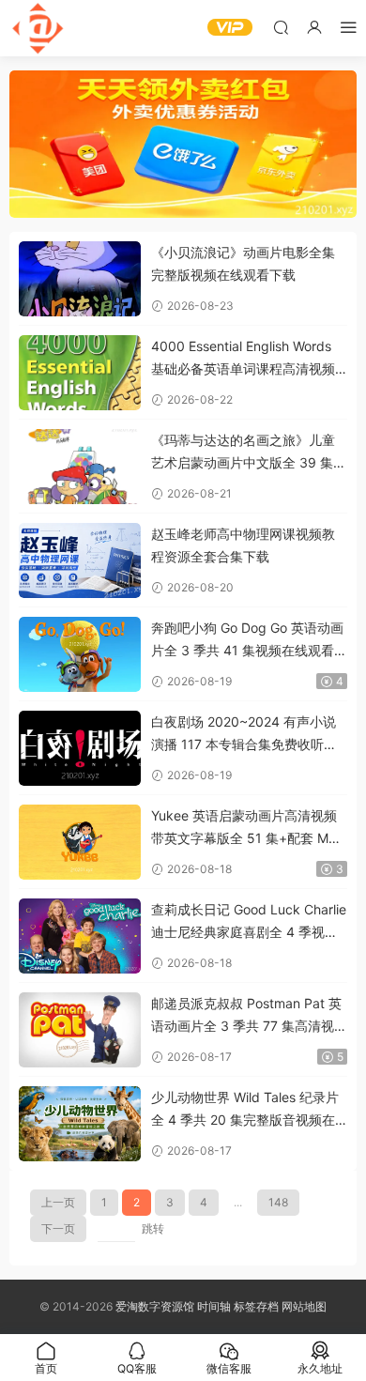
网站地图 (304, 1306)
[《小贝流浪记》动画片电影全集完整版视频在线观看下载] (80, 278)
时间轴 (214, 1306)
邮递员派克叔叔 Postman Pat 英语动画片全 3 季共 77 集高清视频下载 (249, 1016)
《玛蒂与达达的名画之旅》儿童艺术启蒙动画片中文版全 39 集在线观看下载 (248, 453)
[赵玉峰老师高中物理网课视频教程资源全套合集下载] (80, 560)
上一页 (58, 1202)
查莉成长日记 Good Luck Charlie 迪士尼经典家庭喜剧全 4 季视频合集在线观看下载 (248, 922)
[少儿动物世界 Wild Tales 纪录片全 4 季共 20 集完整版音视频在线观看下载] (80, 1123)
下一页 (58, 1228)
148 (278, 1202)
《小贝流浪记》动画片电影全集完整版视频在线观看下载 (243, 263)
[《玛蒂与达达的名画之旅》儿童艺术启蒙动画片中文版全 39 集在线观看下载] (80, 466)
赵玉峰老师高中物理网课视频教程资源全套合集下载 (243, 545)
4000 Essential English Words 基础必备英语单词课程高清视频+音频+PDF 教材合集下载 (243, 359)
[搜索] (280, 26)
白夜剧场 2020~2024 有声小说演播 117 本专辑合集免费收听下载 (244, 735)
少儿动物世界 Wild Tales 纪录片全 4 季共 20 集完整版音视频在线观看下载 (245, 1110)
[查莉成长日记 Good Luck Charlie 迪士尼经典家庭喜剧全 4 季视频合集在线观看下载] (80, 936)
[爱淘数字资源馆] (37, 28)
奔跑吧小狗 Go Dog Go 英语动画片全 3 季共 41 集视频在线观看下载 (249, 641)
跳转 (153, 1228)
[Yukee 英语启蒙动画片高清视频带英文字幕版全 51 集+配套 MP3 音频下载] (80, 842)
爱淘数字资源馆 (154, 1306)
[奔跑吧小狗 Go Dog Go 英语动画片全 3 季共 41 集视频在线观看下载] (80, 654)
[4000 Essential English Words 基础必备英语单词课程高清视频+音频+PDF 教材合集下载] (80, 372)
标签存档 (256, 1306)
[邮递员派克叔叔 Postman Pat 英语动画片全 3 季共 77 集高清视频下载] (80, 1029)
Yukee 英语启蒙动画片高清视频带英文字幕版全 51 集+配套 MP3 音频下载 (248, 828)
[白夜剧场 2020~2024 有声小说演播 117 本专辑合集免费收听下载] (80, 748)
